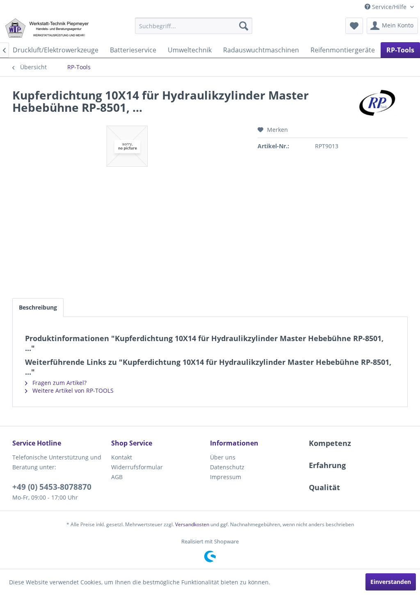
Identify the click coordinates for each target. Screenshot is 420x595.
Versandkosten (192, 524)
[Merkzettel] (354, 26)
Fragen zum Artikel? (59, 383)
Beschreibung (38, 307)
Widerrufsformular (137, 467)
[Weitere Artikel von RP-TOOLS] (378, 103)
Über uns (222, 457)
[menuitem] (194, 26)
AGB (117, 477)
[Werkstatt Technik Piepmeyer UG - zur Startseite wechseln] (46, 28)
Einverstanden (390, 582)
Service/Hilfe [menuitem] (389, 7)
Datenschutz (227, 467)
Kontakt (121, 457)
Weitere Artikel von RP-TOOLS (72, 390)
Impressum (225, 477)
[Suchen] (243, 26)
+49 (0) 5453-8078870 (51, 487)
